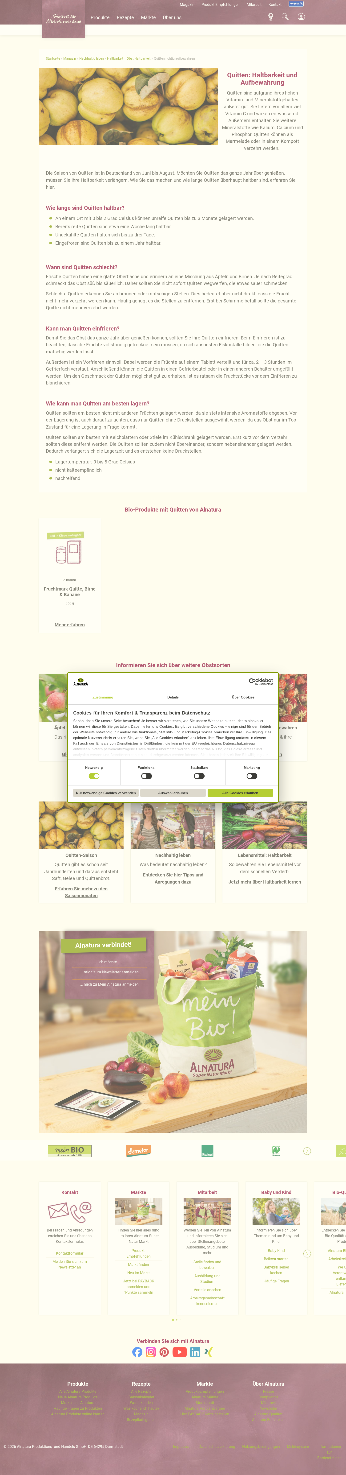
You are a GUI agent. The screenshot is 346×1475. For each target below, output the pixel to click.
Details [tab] (173, 697)
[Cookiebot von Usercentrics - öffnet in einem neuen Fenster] (252, 681)
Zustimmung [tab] (103, 697)
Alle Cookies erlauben (240, 793)
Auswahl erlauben (173, 793)
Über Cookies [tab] (243, 697)
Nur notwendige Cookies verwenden (106, 793)
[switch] (146, 776)
